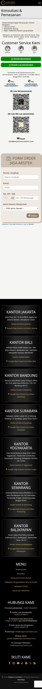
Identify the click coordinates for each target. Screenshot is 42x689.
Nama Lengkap (11, 173)
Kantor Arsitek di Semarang (21, 505)
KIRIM (34, 215)
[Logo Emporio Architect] (8, 3)
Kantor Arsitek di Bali (21, 357)
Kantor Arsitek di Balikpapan (21, 544)
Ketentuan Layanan (22, 224)
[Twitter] (31, 664)
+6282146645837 (11, 86)
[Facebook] (10, 663)
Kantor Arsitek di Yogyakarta (21, 465)
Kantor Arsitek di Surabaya (21, 423)
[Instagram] (14, 663)
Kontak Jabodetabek (22, 59)
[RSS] (34, 663)
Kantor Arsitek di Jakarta (21, 324)
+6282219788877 (31, 86)
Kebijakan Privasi (7, 224)
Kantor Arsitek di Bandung (21, 390)
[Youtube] (18, 663)
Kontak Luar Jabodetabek (22, 65)
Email (6, 183)
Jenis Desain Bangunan (15, 204)
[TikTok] (22, 663)
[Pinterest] (26, 663)
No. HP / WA (9, 194)
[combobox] (5, 198)
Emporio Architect (15, 677)
